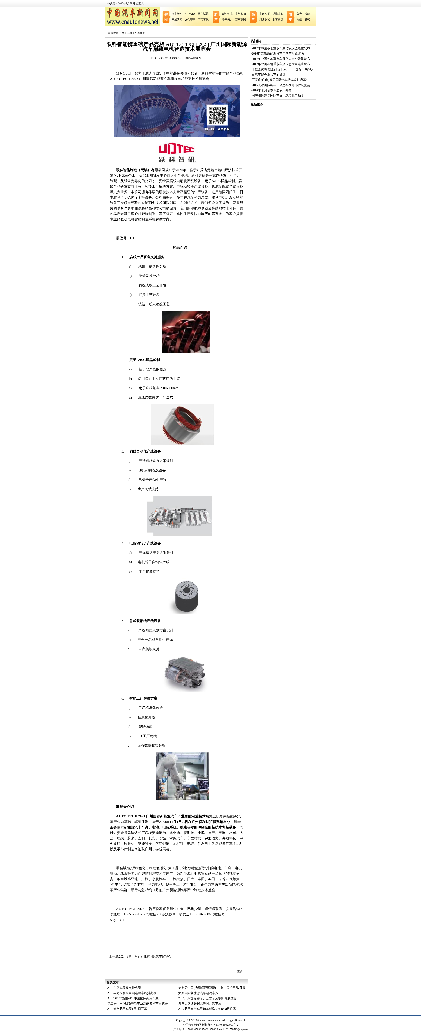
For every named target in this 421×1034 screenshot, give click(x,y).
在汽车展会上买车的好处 (268, 74)
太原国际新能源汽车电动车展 (198, 993)
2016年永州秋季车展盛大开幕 (272, 90)
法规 (299, 19)
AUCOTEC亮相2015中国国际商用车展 (133, 998)
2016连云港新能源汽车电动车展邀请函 (278, 53)
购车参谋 (278, 19)
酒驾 (307, 19)
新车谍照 (240, 19)
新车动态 (227, 13)
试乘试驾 (278, 13)
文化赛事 (190, 19)
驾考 (299, 13)
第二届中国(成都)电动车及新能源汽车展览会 (137, 1003)
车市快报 (264, 13)
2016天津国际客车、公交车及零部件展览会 (207, 998)
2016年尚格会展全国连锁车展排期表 (131, 993)
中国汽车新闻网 (192, 57)
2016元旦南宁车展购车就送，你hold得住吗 (207, 1009)
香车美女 (227, 19)
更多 (240, 971)
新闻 (129, 33)
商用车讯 (203, 19)
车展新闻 (177, 19)
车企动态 (190, 13)
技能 (307, 13)
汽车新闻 (177, 13)
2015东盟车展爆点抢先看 (124, 988)
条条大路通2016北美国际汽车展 (199, 1003)
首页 (121, 33)
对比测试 (264, 19)
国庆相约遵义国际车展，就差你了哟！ (278, 95)
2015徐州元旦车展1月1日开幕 (127, 1009)
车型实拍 (240, 13)
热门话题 (203, 13)
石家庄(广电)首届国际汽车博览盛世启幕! (279, 80)
